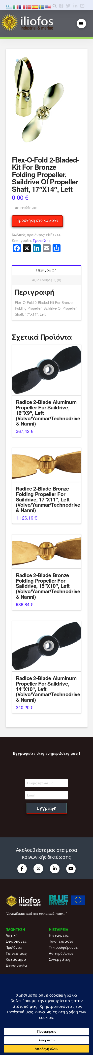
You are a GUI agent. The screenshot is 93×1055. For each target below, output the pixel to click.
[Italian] (16, 6)
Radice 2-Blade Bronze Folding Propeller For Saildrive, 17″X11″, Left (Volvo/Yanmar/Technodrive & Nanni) (48, 499)
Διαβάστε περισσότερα (46, 387)
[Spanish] (35, 6)
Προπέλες (42, 240)
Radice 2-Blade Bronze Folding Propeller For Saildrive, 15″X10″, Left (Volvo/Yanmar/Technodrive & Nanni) (48, 585)
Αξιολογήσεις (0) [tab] (46, 279)
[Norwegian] (29, 6)
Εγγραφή (47, 808)
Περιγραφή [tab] (46, 269)
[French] (22, 6)
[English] (48, 6)
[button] (81, 24)
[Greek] (9, 6)
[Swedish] (41, 6)
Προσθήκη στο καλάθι (37, 220)
